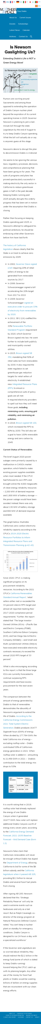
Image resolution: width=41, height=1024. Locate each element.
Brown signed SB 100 (25, 423)
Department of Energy (17, 862)
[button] (31, 36)
